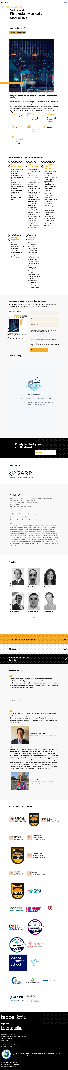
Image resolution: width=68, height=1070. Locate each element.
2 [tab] (34, 617)
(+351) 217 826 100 (9, 1044)
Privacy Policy (49, 331)
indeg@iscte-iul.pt (9, 1046)
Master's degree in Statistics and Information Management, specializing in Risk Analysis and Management (50, 182)
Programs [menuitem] (15, 27)
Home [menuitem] (10, 27)
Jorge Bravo (35, 128)
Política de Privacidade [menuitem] (8, 1066)
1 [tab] (33, 617)
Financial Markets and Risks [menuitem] (31, 27)
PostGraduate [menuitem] (21, 27)
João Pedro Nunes (35, 130)
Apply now (39, 452)
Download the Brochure (17, 32)
